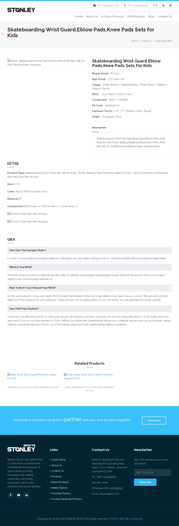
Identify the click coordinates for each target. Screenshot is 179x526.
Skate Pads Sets (163, 41)
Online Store (58, 459)
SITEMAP (113, 518)
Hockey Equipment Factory (66, 499)
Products (146, 41)
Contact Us (165, 16)
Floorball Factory (61, 493)
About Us (92, 16)
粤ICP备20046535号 (131, 518)
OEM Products (136, 16)
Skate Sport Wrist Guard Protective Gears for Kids (33, 387)
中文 (155, 5)
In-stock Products (112, 16)
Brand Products (60, 482)
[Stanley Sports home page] (21, 9)
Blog (151, 16)
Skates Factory (59, 487)
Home (79, 16)
